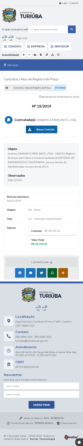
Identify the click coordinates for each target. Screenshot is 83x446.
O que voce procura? (15, 29)
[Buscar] (72, 29)
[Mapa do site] (52, 54)
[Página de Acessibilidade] (58, 54)
